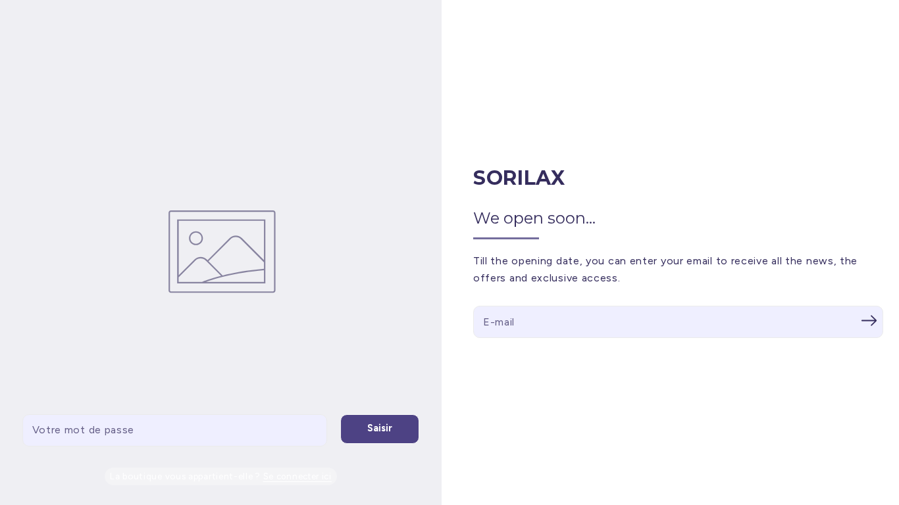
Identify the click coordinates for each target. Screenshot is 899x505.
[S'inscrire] (868, 320)
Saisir (379, 428)
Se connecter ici (297, 476)
